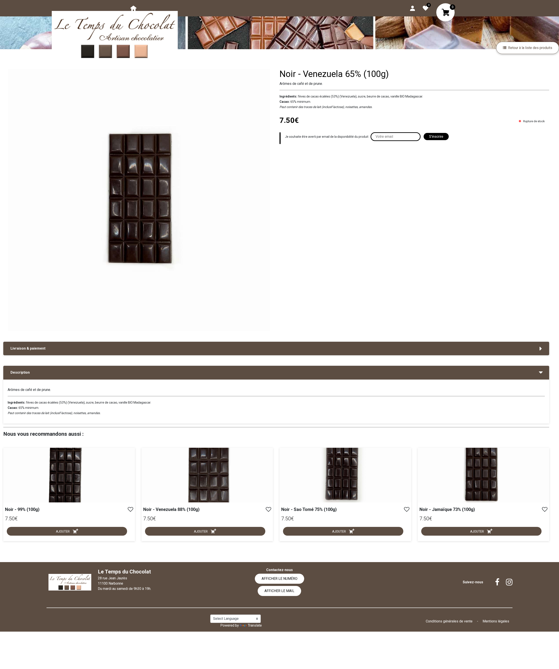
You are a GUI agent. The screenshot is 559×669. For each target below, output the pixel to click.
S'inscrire (436, 136)
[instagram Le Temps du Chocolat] (505, 582)
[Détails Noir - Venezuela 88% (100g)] (207, 475)
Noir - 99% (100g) (22, 509)
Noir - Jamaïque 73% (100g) (447, 509)
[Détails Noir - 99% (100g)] (69, 475)
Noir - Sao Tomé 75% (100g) (309, 509)
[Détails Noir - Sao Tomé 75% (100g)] (345, 475)
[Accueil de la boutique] (133, 8)
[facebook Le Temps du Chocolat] (493, 582)
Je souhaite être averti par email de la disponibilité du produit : (327, 136)
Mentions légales (496, 621)
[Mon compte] (412, 8)
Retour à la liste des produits (530, 48)
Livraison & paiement (27, 348)
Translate (255, 625)
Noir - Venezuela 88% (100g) (171, 509)
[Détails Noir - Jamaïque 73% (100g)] (483, 475)
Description (20, 372)
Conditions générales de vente (449, 621)
